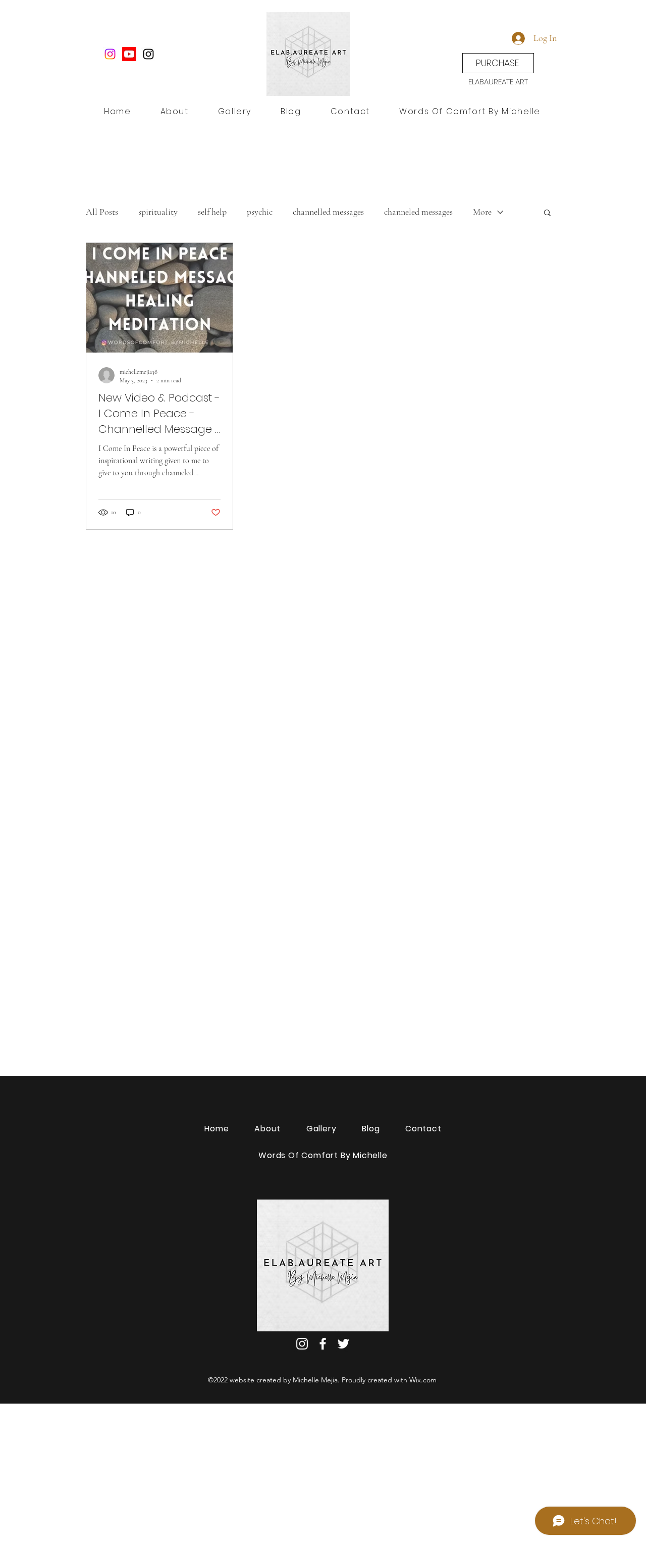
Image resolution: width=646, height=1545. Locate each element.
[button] (547, 213)
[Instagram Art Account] (110, 54)
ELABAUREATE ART (498, 81)
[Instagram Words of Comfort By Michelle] (148, 54)
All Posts (102, 211)
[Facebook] (323, 1344)
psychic (260, 211)
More (482, 211)
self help (212, 211)
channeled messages (418, 211)
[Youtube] (129, 54)
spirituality (158, 211)
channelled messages (328, 211)
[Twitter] (343, 1344)
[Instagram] (302, 1344)
